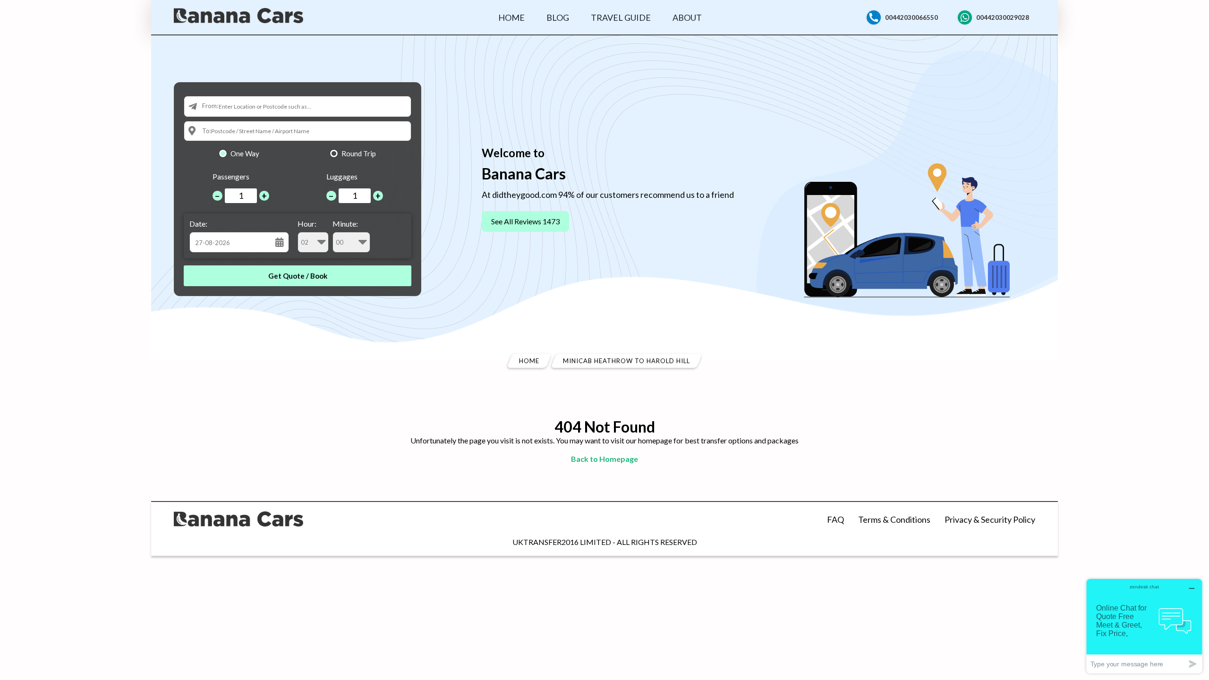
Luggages (342, 176)
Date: (198, 223)
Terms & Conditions (894, 519)
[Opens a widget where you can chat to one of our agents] (1144, 626)
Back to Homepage (604, 458)
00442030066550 (911, 17)
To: (206, 131)
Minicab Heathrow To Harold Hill (626, 361)
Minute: (345, 223)
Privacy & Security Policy (990, 519)
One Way (244, 153)
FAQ (835, 519)
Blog (557, 17)
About (687, 17)
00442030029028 (1002, 17)
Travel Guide (621, 17)
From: (210, 106)
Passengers (231, 176)
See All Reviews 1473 (525, 221)
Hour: (307, 223)
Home (511, 17)
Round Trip (358, 153)
